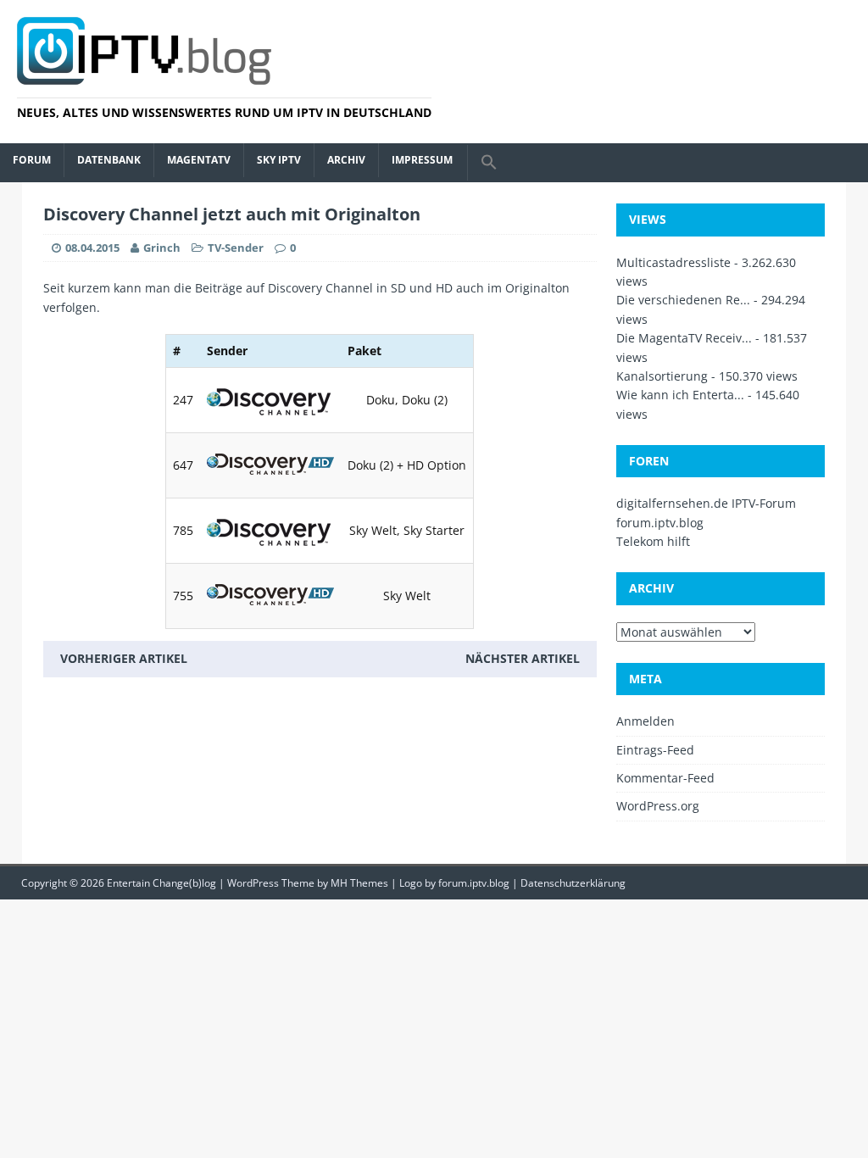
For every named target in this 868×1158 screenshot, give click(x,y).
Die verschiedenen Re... (683, 300)
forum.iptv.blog (660, 523)
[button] (488, 163)
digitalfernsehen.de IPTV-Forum (706, 503)
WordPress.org (657, 806)
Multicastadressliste (673, 262)
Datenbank (109, 160)
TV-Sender (236, 247)
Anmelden (645, 721)
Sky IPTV (279, 160)
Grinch (162, 247)
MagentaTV (199, 160)
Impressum (422, 160)
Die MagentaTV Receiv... (684, 338)
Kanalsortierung (662, 376)
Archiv (346, 160)
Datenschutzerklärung (573, 883)
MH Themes (359, 883)
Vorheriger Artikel (123, 658)
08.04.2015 (92, 247)
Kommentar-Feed (665, 778)
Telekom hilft (653, 541)
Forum (32, 160)
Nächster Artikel (522, 658)
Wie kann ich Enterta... (680, 395)
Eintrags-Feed (655, 750)
